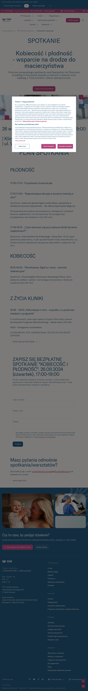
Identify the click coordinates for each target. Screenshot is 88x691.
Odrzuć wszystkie (48, 146)
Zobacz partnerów (20, 140)
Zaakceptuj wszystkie (65, 146)
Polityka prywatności (41, 121)
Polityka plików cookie (29, 121)
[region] (44, 124)
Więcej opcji (22, 146)
